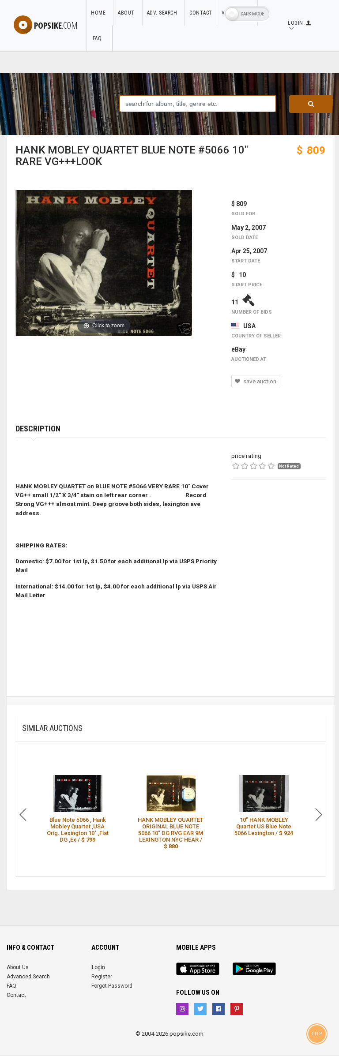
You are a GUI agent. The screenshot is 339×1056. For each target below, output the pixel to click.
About (128, 13)
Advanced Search (28, 977)
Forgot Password (111, 986)
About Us (18, 967)
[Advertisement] (278, 539)
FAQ (99, 38)
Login (98, 967)
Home (100, 13)
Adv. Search (164, 13)
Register (101, 977)
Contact (200, 13)
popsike (56, 25)
